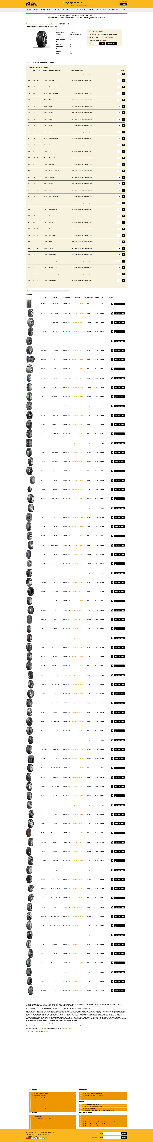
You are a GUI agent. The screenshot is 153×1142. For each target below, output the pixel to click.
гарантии (46, 1031)
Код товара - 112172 (77, 935)
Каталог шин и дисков (32, 1132)
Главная (28, 24)
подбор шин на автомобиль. (68, 1028)
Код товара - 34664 (77, 777)
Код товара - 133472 (77, 350)
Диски (36, 10)
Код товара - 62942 (77, 582)
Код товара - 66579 (77, 851)
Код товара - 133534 (77, 508)
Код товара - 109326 (77, 498)
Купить (102, 43)
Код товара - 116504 (77, 972)
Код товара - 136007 (77, 600)
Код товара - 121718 (77, 489)
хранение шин (113, 10)
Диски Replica (46, 10)
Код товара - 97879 (77, 638)
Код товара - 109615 (77, 721)
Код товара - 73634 (77, 907)
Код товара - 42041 (77, 833)
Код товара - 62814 (77, 786)
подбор (65, 10)
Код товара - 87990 (77, 452)
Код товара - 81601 (77, 925)
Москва (76, 5)
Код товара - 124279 (77, 684)
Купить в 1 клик (111, 43)
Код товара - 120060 (77, 842)
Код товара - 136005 (77, 740)
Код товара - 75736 (77, 879)
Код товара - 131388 (77, 814)
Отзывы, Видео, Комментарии (60, 290)
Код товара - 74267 (77, 563)
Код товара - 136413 (77, 749)
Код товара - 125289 (77, 656)
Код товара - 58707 (77, 591)
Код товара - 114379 (77, 916)
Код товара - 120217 (77, 341)
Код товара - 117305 (77, 415)
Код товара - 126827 (77, 768)
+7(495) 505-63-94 (73, 3)
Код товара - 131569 (77, 573)
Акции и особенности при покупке (42, 290)
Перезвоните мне (88, 3)
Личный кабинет (83, 5)
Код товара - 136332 (77, 368)
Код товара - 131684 (77, 471)
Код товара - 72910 (77, 990)
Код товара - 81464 (77, 610)
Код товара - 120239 (77, 795)
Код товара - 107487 (77, 860)
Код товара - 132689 (77, 378)
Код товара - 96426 (77, 628)
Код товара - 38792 (77, 554)
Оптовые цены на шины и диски (35, 1134)
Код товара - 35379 (77, 944)
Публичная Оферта (31, 1136)
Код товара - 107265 (77, 665)
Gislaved (47, 24)
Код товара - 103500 (77, 359)
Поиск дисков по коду (96, 1137)
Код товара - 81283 (77, 443)
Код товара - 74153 (77, 888)
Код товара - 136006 (77, 517)
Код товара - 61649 (77, 461)
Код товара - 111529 (77, 693)
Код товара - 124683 (77, 396)
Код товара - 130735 (77, 480)
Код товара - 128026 (77, 536)
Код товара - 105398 (77, 962)
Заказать (123, 4)
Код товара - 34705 (77, 433)
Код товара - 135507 (77, 304)
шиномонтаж (101, 10)
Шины (29, 10)
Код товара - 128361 (77, 322)
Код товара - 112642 (77, 313)
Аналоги (29, 290)
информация (80, 10)
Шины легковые (38, 24)
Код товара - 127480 (77, 526)
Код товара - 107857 (77, 647)
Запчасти (57, 10)
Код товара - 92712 (77, 953)
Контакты (91, 10)
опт (72, 10)
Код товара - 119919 (77, 406)
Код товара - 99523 (77, 424)
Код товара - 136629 (77, 758)
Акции (123, 10)
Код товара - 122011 (77, 331)
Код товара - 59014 (77, 712)
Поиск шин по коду (97, 1133)
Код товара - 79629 (77, 897)
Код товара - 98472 (77, 675)
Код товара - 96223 (77, 730)
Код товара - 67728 (77, 823)
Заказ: (91, 43)
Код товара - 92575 (77, 805)
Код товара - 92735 (77, 703)
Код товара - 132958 (77, 387)
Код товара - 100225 (77, 545)
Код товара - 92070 (77, 981)
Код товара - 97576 (77, 619)
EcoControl (54, 24)
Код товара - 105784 (77, 870)
